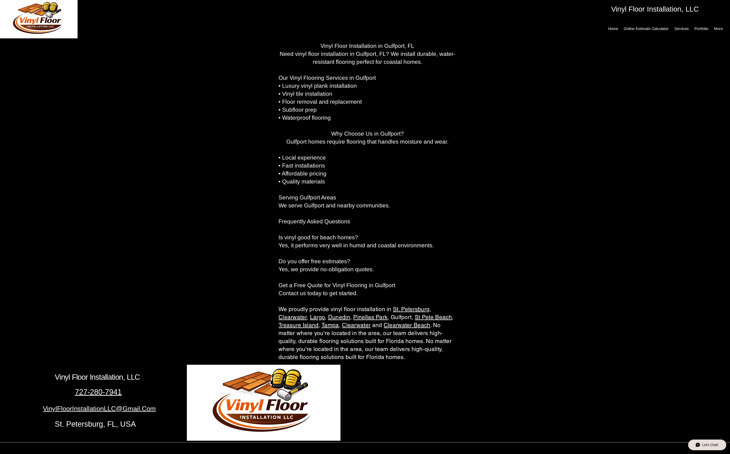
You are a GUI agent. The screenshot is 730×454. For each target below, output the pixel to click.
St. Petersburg (411, 309)
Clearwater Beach (407, 325)
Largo (317, 317)
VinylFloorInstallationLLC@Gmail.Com (99, 408)
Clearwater (356, 325)
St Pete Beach (433, 317)
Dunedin (339, 317)
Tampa (330, 325)
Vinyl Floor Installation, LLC (97, 377)
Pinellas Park (370, 317)
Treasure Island (299, 325)
